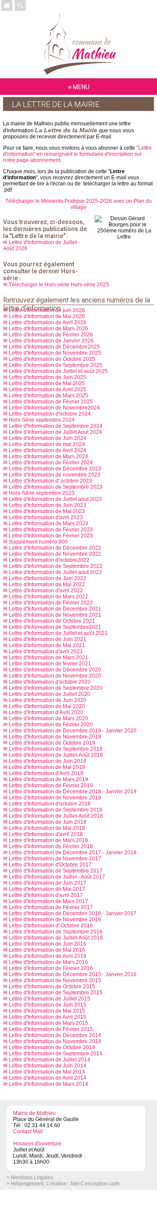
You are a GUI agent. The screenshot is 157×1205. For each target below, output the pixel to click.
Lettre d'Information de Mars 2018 (48, 840)
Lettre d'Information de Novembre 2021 (55, 615)
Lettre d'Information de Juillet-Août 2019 (56, 755)
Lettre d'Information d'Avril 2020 (46, 712)
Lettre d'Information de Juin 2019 (47, 761)
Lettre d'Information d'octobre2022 (49, 560)
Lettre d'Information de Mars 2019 (48, 779)
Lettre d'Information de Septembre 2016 (55, 932)
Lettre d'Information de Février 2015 (51, 1029)
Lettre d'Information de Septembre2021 (55, 627)
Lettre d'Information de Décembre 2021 (55, 609)
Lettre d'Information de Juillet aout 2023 (55, 499)
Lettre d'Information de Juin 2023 (47, 505)
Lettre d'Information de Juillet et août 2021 (58, 633)
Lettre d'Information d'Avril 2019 (46, 773)
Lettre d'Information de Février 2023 (51, 530)
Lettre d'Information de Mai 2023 (47, 511)
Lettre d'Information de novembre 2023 (54, 475)
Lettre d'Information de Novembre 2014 (55, 1041)
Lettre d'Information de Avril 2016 (47, 956)
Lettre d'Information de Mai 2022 (47, 584)
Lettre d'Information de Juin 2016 (47, 944)
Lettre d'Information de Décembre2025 (54, 347)
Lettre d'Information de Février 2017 (51, 907)
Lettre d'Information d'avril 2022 (46, 590)
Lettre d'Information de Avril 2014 (47, 1078)
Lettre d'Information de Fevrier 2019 (51, 785)
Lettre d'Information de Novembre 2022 (55, 554)
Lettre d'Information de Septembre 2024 (55, 426)
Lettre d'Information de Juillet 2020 (49, 694)
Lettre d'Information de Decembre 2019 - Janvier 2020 (73, 731)
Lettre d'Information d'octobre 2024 (50, 414)
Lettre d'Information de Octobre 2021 (52, 621)
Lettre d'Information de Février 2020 (51, 725)
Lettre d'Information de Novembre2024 (54, 408)
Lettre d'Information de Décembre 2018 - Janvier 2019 (73, 792)
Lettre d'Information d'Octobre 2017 (50, 865)
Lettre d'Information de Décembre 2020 (55, 670)
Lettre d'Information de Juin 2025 (47, 377)
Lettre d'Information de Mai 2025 (47, 383)
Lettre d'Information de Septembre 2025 (55, 365)
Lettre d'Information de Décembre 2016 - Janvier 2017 (73, 913)
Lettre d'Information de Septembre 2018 (55, 810)
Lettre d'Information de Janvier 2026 (51, 341)
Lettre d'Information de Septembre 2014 (55, 1054)
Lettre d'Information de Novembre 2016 (55, 919)
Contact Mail (28, 1131)
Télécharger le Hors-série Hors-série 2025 (59, 285)
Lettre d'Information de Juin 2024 (47, 438)
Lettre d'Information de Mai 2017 (47, 889)
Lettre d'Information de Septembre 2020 (55, 688)
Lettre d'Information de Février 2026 (51, 335)
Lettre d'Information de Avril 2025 (47, 389)
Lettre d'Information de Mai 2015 (47, 1011)
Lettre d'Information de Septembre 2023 (55, 487)
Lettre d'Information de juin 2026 (47, 310)
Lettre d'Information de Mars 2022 (48, 597)
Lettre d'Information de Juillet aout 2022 (55, 572)
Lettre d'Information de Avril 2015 (47, 1017)
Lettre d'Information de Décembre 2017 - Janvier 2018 (73, 852)
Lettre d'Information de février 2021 (50, 664)
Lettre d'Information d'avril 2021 (46, 651)
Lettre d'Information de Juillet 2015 (49, 999)
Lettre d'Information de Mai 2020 (47, 706)
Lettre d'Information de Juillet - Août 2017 (57, 877)
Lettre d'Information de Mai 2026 (47, 316)
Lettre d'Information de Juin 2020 (47, 700)
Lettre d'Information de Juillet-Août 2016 (56, 938)
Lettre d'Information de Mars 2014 (48, 1084)
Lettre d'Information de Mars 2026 (48, 329)
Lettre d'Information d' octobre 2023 (50, 481)
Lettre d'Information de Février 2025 (51, 402)
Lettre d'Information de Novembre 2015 (55, 980)
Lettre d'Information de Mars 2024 (48, 456)
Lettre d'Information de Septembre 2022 (55, 566)
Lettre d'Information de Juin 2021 (47, 639)
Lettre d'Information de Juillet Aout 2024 (55, 432)
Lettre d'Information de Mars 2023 (48, 523)
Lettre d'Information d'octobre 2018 (50, 804)
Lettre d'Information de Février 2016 (51, 968)
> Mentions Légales (30, 1178)
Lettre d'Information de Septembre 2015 (55, 993)
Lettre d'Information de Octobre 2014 (52, 1047)
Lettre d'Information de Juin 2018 (47, 822)
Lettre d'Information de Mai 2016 (47, 950)
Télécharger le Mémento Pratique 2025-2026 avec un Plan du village (78, 204)
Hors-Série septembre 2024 (42, 420)
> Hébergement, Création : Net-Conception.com (63, 1184)
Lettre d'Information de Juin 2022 (47, 578)
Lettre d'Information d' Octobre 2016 (51, 926)
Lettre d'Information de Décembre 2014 (55, 1035)
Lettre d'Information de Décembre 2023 (55, 469)
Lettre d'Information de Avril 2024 (47, 450)
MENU (81, 87)
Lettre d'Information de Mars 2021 (48, 658)
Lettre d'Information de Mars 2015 (48, 1023)
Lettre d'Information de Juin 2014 (47, 1066)
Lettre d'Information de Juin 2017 (47, 883)
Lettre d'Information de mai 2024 (47, 444)
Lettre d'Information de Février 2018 (51, 846)
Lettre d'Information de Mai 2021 (47, 645)
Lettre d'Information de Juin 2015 (47, 1005)
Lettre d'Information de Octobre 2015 (52, 986)
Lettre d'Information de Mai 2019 (47, 767)
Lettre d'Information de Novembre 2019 (55, 737)
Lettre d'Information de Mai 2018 (47, 828)
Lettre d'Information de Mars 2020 (48, 718)
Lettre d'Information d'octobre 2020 (50, 682)
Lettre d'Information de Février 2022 (51, 603)
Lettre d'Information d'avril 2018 (46, 834)
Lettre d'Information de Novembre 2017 (55, 859)
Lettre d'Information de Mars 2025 (48, 396)
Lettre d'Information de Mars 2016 (48, 962)
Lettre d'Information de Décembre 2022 (55, 548)
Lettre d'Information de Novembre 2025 (55, 353)
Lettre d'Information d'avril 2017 (46, 895)
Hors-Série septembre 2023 (42, 493)
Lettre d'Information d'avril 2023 (46, 517)
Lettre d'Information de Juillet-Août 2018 (56, 816)
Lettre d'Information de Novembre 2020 (55, 676)
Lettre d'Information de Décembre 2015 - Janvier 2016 (73, 974)
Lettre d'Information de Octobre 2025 (52, 359)
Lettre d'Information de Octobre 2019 (52, 743)
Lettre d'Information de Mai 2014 (47, 1072)
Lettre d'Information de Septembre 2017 (55, 871)
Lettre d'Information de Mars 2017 (48, 901)
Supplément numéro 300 (38, 542)
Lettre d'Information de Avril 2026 (47, 322)
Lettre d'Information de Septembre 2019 (55, 749)
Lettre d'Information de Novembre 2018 (55, 798)
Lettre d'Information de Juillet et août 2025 (58, 371)
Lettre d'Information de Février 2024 (51, 463)
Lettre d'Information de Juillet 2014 (49, 1060)
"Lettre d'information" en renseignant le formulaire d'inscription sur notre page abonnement (77, 154)
